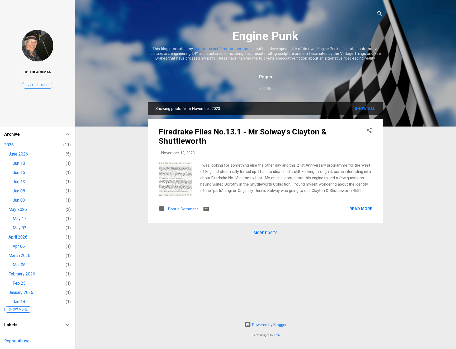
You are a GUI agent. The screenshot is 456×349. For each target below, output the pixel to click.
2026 (9, 144)
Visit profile (37, 85)
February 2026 (21, 274)
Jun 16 (19, 172)
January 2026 (20, 292)
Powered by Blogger (269, 324)
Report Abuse (17, 340)
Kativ (277, 335)
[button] (369, 131)
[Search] (380, 14)
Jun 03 (19, 200)
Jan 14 (19, 301)
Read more (360, 208)
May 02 (19, 227)
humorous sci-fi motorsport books (224, 48)
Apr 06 (19, 246)
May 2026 (17, 209)
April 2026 (17, 237)
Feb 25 (19, 283)
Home (265, 88)
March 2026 (19, 255)
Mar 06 (19, 264)
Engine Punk (265, 36)
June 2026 (18, 154)
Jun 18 (19, 163)
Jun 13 (19, 181)
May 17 (19, 218)
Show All (365, 108)
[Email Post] (206, 211)
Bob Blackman (37, 72)
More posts (266, 233)
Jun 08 (19, 190)
